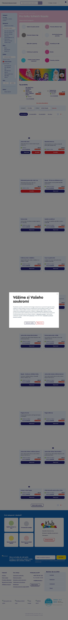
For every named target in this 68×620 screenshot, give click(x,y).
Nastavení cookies (41, 314)
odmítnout (31, 315)
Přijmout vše (39, 311)
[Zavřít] (57, 294)
